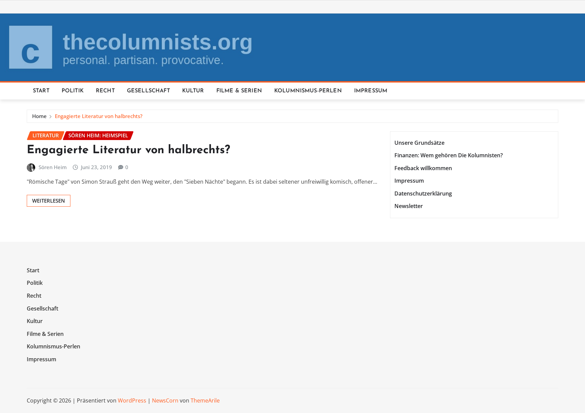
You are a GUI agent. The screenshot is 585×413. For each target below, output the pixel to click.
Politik (73, 91)
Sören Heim (53, 167)
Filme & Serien (239, 91)
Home (39, 116)
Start (41, 91)
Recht (105, 91)
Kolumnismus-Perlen (308, 91)
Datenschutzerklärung (423, 193)
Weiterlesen (48, 200)
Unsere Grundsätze (419, 142)
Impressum (370, 91)
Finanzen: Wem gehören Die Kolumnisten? (448, 155)
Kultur (193, 91)
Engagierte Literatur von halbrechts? (99, 116)
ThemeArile (205, 400)
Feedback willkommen (423, 168)
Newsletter (408, 206)
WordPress (132, 400)
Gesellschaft (148, 91)
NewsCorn (165, 400)
